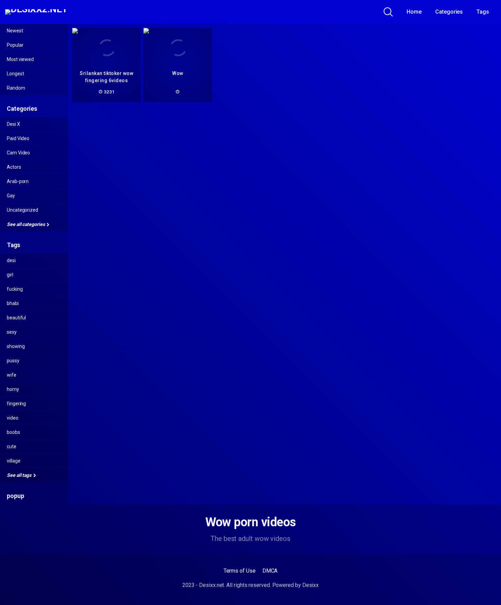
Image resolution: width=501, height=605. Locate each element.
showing (16, 346)
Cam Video (18, 152)
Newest (15, 30)
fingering (16, 403)
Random (16, 88)
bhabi (13, 303)
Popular (15, 45)
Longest (15, 73)
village (13, 461)
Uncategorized (22, 210)
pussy (13, 360)
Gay (11, 195)
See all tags (19, 475)
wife (11, 375)
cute (11, 446)
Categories (449, 12)
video (12, 418)
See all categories (26, 224)
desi (11, 260)
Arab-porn (18, 181)
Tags (482, 12)
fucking (14, 289)
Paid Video (18, 138)
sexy (12, 332)
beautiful (16, 317)
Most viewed (20, 59)
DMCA (270, 571)
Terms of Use (240, 571)
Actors (14, 167)
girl (10, 274)
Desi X (13, 124)
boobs (13, 432)
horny (13, 389)
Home (414, 12)
